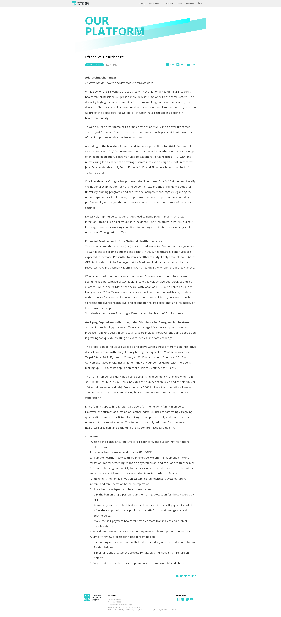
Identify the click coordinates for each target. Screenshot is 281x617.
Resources (190, 3)
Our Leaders (154, 3)
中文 (202, 3)
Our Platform (168, 3)
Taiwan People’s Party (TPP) (80, 3)
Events (179, 3)
